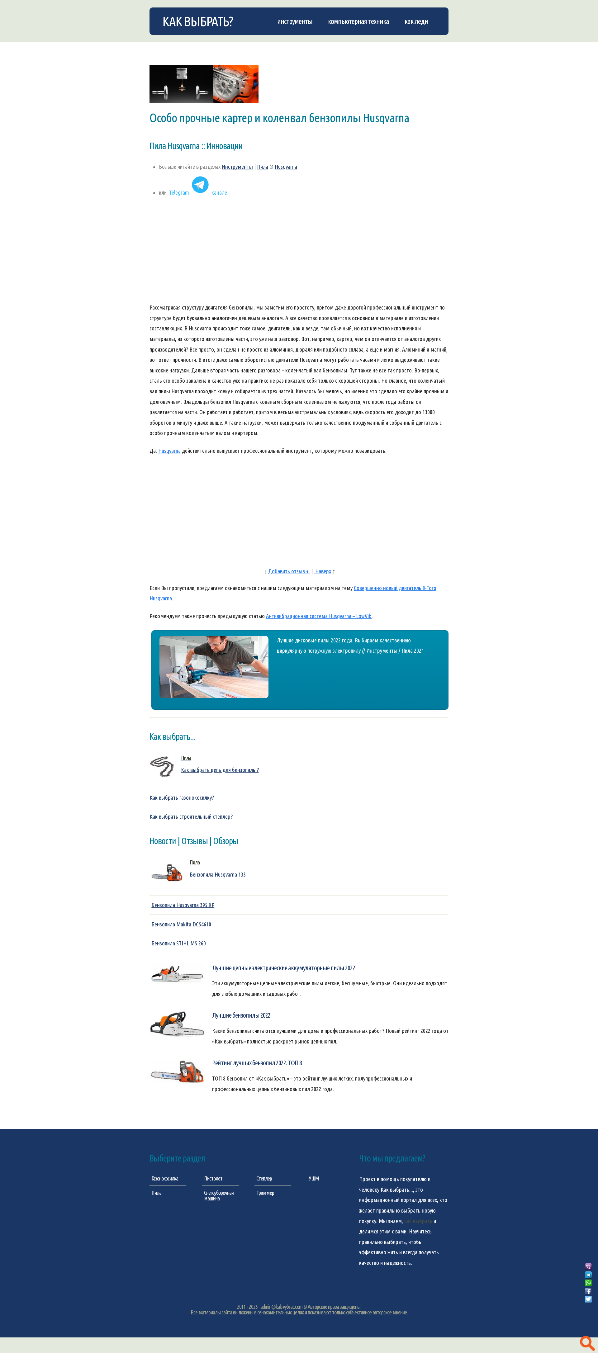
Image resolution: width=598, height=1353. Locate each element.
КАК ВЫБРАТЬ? (197, 21)
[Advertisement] (299, 253)
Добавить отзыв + (289, 571)
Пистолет (213, 1178)
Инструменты (294, 21)
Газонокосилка (164, 1178)
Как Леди (416, 21)
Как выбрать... (397, 1189)
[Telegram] (588, 1275)
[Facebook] (588, 1291)
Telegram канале (198, 192)
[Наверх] (588, 1306)
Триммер (265, 1193)
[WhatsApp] (588, 1283)
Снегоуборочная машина (219, 1195)
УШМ (314, 1178)
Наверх (322, 571)
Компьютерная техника (358, 21)
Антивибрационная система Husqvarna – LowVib (319, 616)
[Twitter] (588, 1299)
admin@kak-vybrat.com (281, 1306)
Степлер (264, 1178)
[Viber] (588, 1267)
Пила (262, 166)
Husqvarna (286, 166)
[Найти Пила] (587, 1343)
